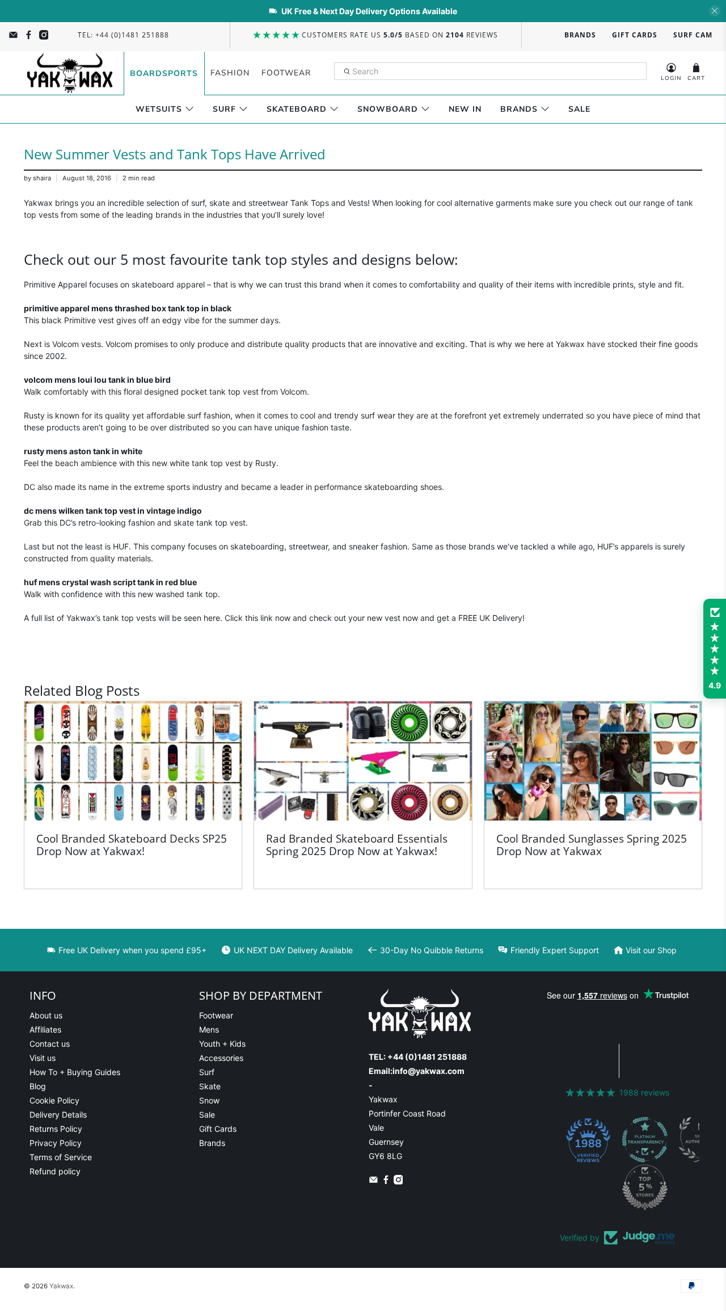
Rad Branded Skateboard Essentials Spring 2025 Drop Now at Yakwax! (357, 845)
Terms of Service (60, 1157)
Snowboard (387, 109)
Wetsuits (159, 109)
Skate (210, 1086)
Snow (209, 1100)
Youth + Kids (222, 1043)
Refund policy (55, 1171)
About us (45, 1015)
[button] (714, 649)
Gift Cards (634, 35)
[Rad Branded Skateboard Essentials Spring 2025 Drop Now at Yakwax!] (362, 761)
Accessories (221, 1058)
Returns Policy (55, 1129)
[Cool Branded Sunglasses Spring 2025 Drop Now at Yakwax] (593, 761)
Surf (224, 109)
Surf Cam (692, 35)
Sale (579, 109)
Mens (209, 1029)
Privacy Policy (55, 1143)
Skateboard (297, 109)
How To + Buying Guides (74, 1072)
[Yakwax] (69, 73)
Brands (580, 35)
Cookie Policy (54, 1100)
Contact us (49, 1043)
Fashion (230, 72)
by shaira (37, 178)
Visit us (42, 1058)
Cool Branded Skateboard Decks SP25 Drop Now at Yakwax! (131, 845)
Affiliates (45, 1029)
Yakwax (61, 1286)
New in (465, 109)
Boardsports (164, 73)
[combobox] (490, 71)
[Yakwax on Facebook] (28, 35)
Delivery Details (58, 1114)
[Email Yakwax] (13, 35)
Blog (37, 1086)
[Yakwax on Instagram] (44, 35)
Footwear (286, 72)
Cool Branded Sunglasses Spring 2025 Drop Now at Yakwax (591, 845)
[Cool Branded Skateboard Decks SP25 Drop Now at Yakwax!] (133, 761)
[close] (714, 10)
